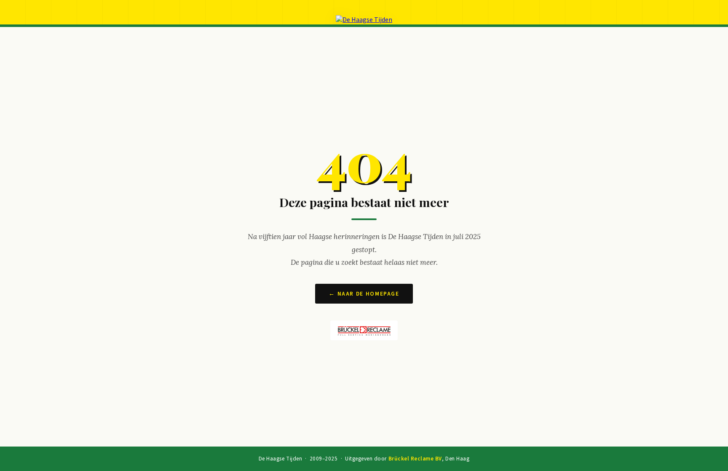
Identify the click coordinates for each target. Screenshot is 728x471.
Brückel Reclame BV (415, 459)
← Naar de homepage (364, 294)
